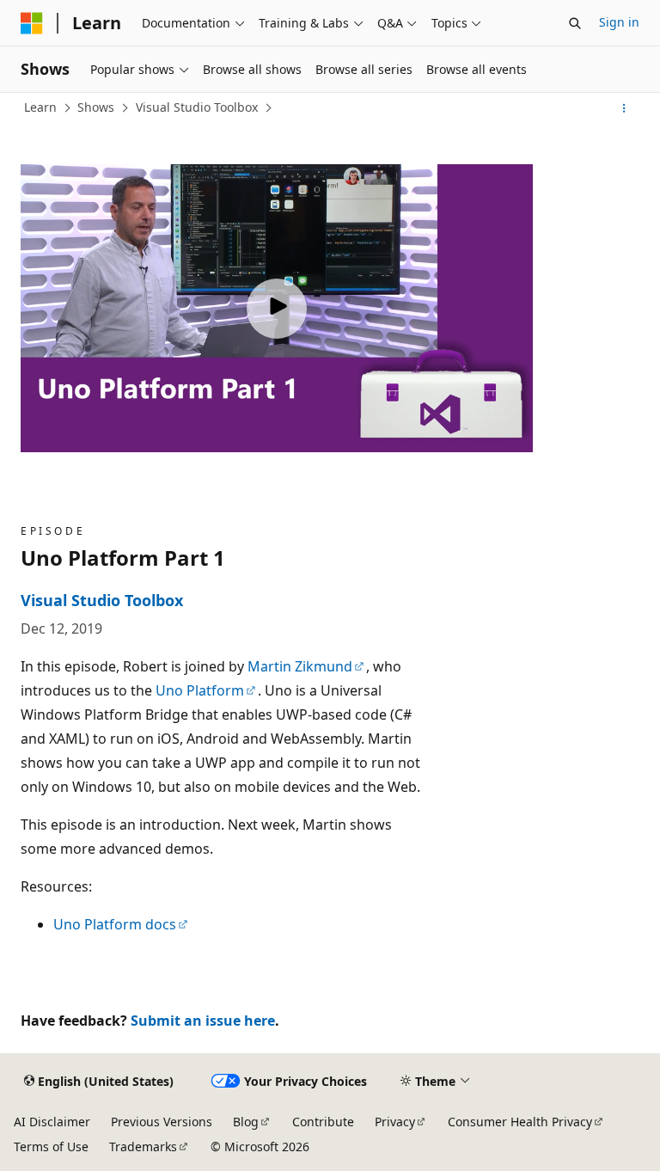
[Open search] (575, 23)
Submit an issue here (203, 1020)
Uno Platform (200, 690)
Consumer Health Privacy (520, 1121)
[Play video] (277, 309)
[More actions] (624, 108)
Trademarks (143, 1146)
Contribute (323, 1121)
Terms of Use (51, 1146)
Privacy (395, 1121)
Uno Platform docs (114, 924)
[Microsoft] (32, 23)
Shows (95, 107)
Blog (246, 1121)
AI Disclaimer (52, 1121)
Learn (40, 107)
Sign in (619, 22)
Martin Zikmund (300, 666)
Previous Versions (161, 1121)
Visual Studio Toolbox (197, 107)
